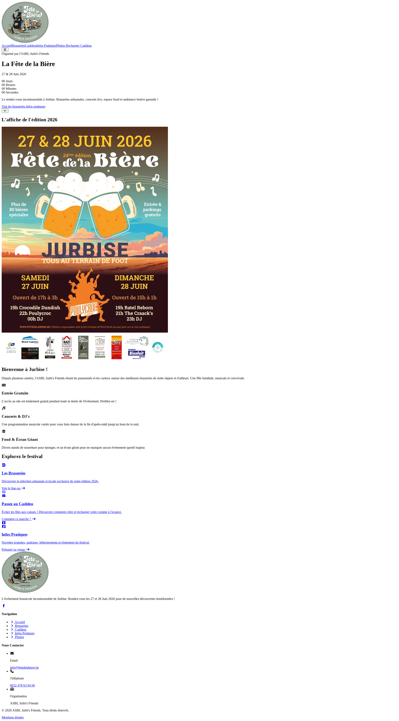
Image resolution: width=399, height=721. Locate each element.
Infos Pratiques (46, 45)
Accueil (7, 45)
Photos (60, 45)
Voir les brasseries (14, 106)
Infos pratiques (35, 106)
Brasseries (18, 45)
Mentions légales (13, 717)
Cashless (31, 45)
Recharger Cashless (78, 45)
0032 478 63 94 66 (22, 685)
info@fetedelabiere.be (24, 667)
